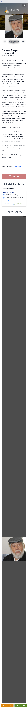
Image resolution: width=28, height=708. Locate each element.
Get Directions (8, 203)
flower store (18, 166)
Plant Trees (19, 203)
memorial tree (19, 164)
